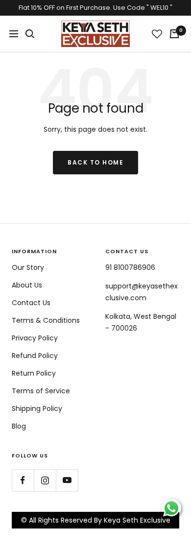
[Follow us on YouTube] (67, 480)
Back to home (95, 162)
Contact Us (31, 303)
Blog (19, 426)
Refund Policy (35, 355)
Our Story (28, 267)
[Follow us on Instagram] (45, 480)
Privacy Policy (35, 338)
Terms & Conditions (46, 320)
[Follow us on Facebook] (23, 480)
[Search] (29, 33)
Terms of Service (41, 391)
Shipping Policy (37, 408)
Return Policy (34, 373)
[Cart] (174, 33)
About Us (27, 285)
